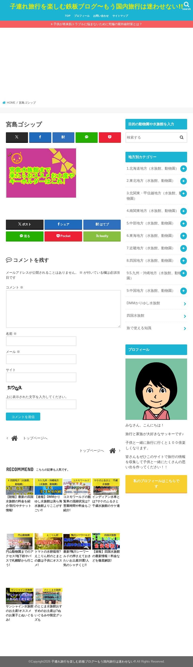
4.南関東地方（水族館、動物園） (153, 211)
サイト (11, 370)
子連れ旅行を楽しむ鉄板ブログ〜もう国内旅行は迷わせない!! (96, 6)
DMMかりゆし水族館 (143, 303)
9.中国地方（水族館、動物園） (151, 291)
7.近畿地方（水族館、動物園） (151, 248)
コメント (14, 287)
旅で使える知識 (139, 328)
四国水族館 (135, 315)
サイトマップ (120, 15)
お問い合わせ (101, 15)
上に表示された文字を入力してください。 (37, 397)
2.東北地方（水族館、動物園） (151, 181)
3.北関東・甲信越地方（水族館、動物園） (154, 195)
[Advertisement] (96, 65)
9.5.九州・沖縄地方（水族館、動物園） (154, 275)
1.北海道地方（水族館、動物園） (153, 168)
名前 (11, 333)
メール (13, 352)
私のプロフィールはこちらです (156, 483)
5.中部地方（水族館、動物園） (151, 223)
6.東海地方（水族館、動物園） (151, 236)
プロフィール (82, 15)
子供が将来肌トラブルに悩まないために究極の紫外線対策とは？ (97, 24)
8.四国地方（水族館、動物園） (151, 260)
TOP (67, 15)
